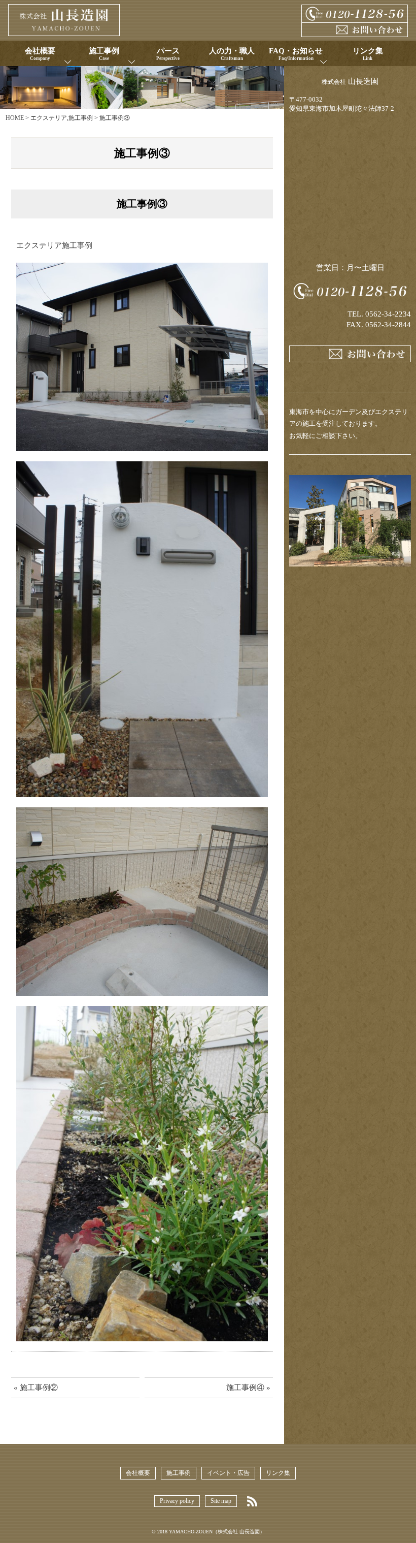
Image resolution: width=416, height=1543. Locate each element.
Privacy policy (177, 1500)
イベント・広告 (228, 1472)
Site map (221, 1500)
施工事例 (80, 117)
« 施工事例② (36, 1387)
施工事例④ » (248, 1387)
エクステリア (48, 117)
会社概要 (138, 1472)
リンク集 (278, 1472)
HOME (15, 117)
